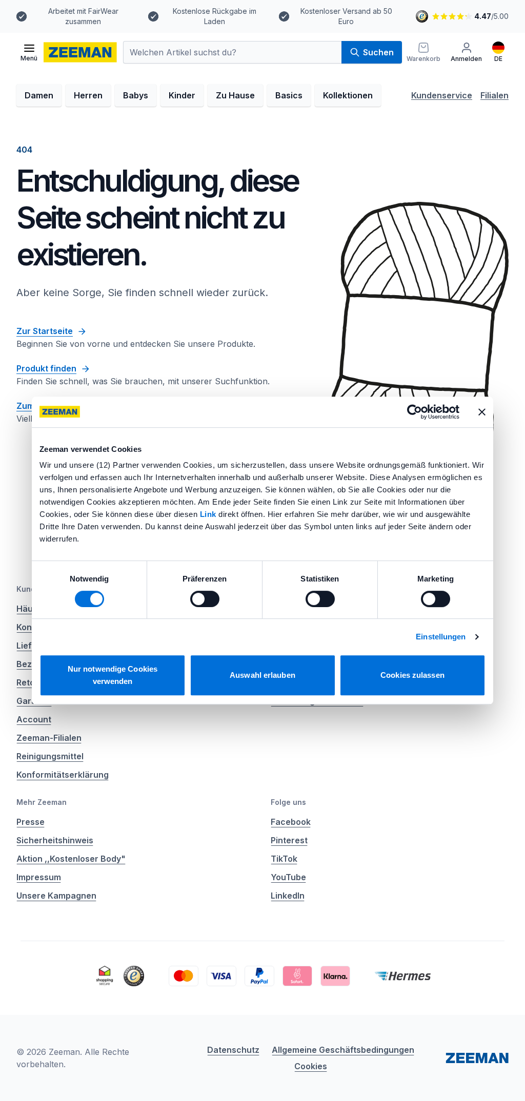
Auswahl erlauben (262, 675)
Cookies (310, 1066)
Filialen (494, 95)
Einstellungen (441, 636)
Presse (30, 822)
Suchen (378, 52)
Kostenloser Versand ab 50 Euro (346, 16)
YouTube (288, 877)
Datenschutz (233, 1050)
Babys (135, 95)
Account (33, 719)
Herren (88, 95)
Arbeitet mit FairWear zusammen (83, 16)
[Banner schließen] (482, 412)
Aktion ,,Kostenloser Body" (71, 859)
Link (209, 514)
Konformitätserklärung (62, 775)
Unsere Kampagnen (56, 895)
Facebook (291, 822)
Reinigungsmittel (50, 756)
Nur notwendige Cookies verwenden (112, 674)
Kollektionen (348, 95)
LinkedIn (288, 895)
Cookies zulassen (412, 675)
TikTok (284, 859)
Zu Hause (235, 95)
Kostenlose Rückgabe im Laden (214, 16)
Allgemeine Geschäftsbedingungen (343, 1050)
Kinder (182, 95)
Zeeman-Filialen (49, 738)
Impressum (38, 877)
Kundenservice (441, 95)
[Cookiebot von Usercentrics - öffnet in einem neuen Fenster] (414, 412)
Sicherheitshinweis (54, 840)
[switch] (204, 599)
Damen (39, 95)
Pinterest (289, 840)
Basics (288, 95)
